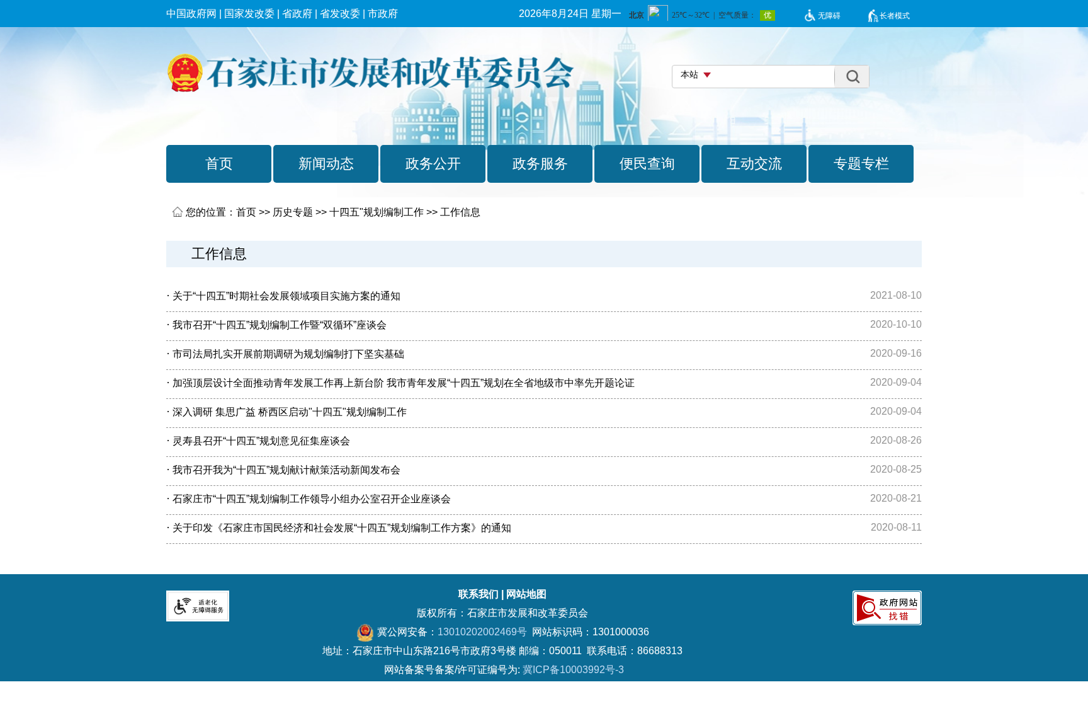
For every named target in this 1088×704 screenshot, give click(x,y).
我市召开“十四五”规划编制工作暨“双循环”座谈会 (280, 325)
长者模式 (895, 15)
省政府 (297, 13)
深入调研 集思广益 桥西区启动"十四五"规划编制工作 (290, 412)
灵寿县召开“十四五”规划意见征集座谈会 (261, 441)
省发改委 (340, 13)
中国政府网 (191, 13)
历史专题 (293, 212)
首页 (246, 212)
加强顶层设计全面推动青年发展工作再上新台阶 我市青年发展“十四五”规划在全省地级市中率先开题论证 (404, 383)
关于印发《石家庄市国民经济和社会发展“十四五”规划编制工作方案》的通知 (342, 527)
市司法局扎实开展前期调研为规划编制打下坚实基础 (288, 354)
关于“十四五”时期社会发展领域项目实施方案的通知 (286, 296)
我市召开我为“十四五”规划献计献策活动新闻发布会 (286, 470)
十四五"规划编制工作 (376, 212)
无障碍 (829, 15)
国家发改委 (249, 13)
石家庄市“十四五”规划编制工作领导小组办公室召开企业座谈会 (312, 498)
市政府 (383, 13)
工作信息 (460, 212)
